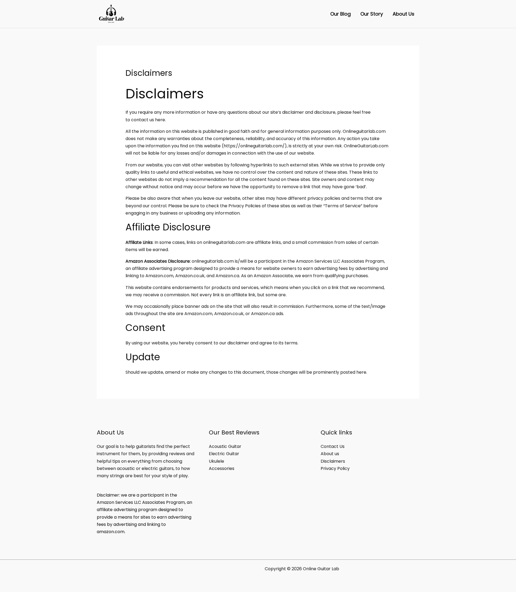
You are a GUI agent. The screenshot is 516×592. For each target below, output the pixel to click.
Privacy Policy (335, 468)
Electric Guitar (224, 454)
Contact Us (333, 446)
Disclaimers (333, 461)
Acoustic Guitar (225, 446)
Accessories (221, 468)
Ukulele (216, 461)
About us (330, 454)
